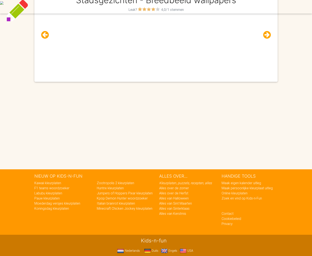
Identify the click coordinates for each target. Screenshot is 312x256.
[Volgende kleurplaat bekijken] (265, 35)
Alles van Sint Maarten (175, 203)
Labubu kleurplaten (48, 193)
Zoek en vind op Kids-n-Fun (242, 198)
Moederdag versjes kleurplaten (57, 203)
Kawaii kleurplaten (47, 183)
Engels (172, 251)
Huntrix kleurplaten (110, 188)
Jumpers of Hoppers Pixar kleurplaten (125, 193)
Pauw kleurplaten (47, 198)
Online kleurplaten (234, 193)
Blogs (118, 7)
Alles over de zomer (174, 188)
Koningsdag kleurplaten (51, 208)
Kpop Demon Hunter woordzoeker (122, 198)
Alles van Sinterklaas (174, 208)
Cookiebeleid (231, 218)
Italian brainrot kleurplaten (116, 203)
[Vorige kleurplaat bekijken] (46, 35)
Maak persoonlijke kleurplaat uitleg (247, 188)
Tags (242, 7)
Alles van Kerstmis (172, 213)
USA (190, 251)
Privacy (227, 224)
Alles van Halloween (174, 198)
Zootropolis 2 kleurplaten (115, 183)
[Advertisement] (156, 42)
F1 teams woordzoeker (51, 188)
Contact (227, 213)
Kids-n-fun (63, 6)
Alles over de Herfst (173, 193)
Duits (154, 251)
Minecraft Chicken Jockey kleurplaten (124, 208)
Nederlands (132, 251)
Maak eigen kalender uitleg (241, 183)
